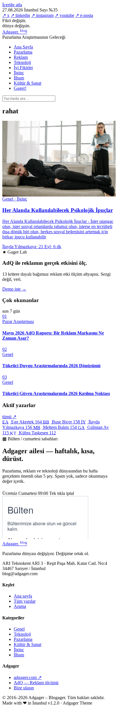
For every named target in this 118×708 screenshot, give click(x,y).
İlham (19, 77)
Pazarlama (23, 52)
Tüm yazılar (25, 601)
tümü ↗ (9, 416)
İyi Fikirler (23, 67)
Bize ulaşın (24, 687)
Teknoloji (22, 62)
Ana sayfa (23, 596)
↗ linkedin (20, 15)
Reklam (21, 57)
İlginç (19, 72)
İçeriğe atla (12, 4)
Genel (19, 629)
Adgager (14, 32)
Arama (20, 606)
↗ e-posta (84, 15)
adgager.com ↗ (28, 677)
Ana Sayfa (23, 46)
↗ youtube (64, 15)
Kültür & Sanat (27, 83)
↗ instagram (42, 15)
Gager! (20, 88)
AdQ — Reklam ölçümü (36, 682)
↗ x (5, 15)
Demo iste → (14, 289)
